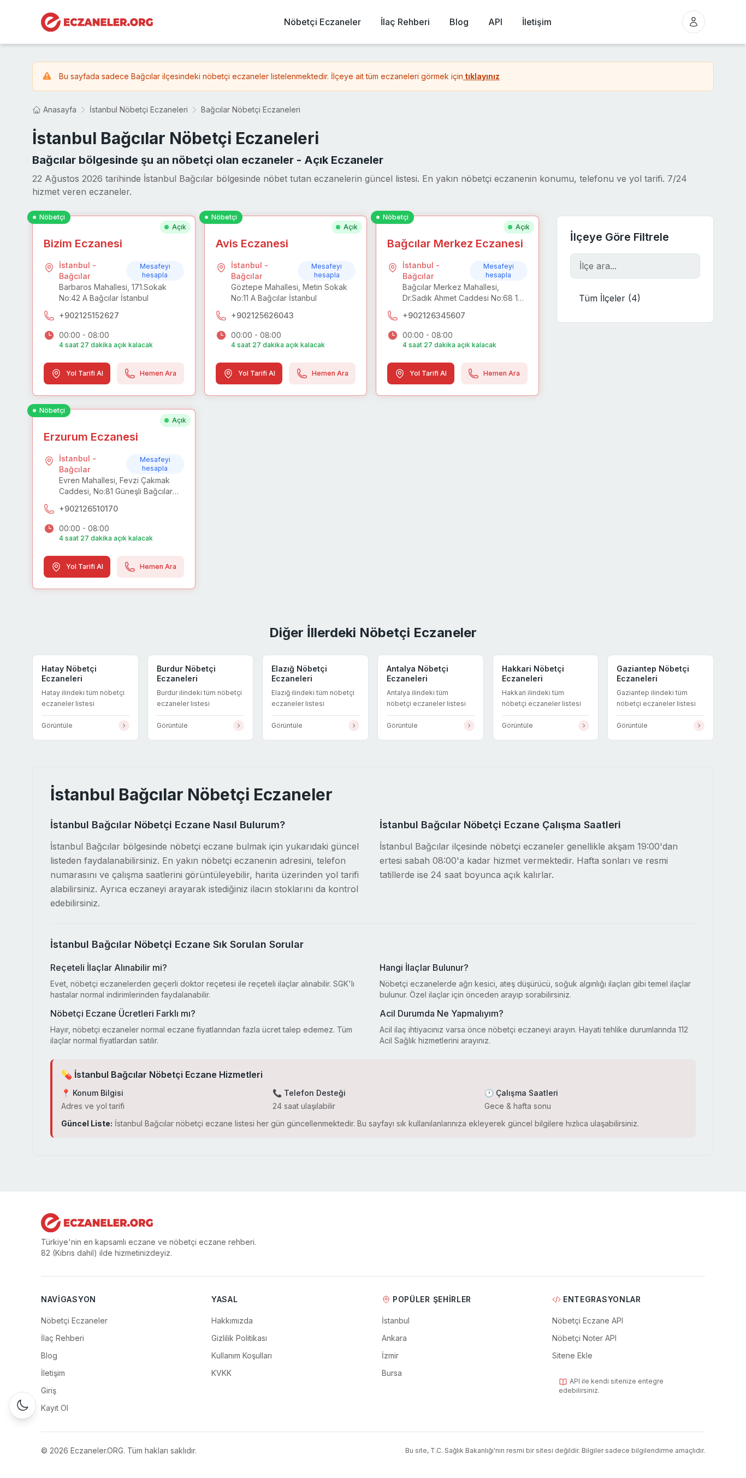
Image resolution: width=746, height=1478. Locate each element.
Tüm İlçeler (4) (610, 298)
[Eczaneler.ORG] (97, 22)
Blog (49, 1355)
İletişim (53, 1373)
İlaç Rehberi (62, 1338)
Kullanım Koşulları (241, 1355)
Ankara (394, 1338)
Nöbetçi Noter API (584, 1338)
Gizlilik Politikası (239, 1338)
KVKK (221, 1373)
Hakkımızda (232, 1320)
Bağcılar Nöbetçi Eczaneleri (250, 109)
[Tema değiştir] (22, 1405)
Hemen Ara (158, 373)
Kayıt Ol (54, 1407)
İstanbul (396, 1320)
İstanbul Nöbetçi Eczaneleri (139, 109)
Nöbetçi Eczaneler (74, 1320)
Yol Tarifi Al (84, 373)
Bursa (392, 1373)
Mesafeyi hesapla (155, 270)
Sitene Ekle (572, 1355)
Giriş (48, 1390)
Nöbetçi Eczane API (587, 1320)
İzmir (390, 1355)
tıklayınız (481, 76)
